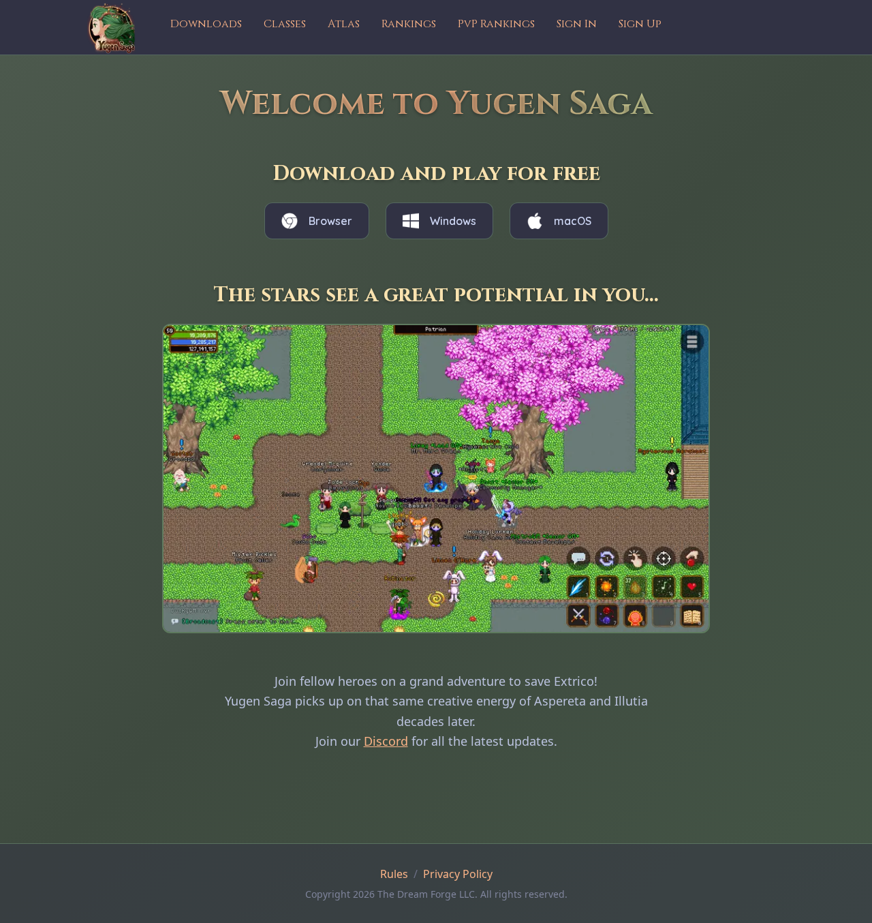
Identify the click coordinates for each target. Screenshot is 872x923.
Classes (285, 23)
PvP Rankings (496, 23)
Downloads (206, 23)
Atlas (344, 23)
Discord (386, 741)
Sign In (577, 23)
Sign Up (640, 23)
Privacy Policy (458, 873)
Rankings (409, 23)
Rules (394, 873)
